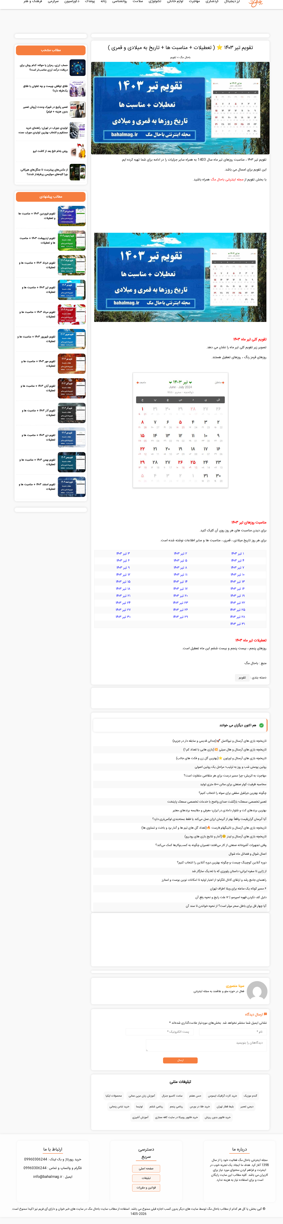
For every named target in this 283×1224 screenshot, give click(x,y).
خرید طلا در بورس (200, 1106)
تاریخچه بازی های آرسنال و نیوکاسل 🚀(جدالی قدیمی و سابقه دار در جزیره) (219, 741)
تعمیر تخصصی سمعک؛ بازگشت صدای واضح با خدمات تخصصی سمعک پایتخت (216, 801)
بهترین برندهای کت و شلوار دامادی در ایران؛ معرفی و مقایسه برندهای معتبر (219, 810)
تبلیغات (146, 1178)
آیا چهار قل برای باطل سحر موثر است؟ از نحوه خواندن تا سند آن (226, 906)
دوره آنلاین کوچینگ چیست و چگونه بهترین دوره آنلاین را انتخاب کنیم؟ (221, 862)
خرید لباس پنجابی (119, 1106)
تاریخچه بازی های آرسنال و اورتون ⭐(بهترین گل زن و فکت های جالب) (221, 758)
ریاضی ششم (156, 1106)
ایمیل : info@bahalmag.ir (52, 1177)
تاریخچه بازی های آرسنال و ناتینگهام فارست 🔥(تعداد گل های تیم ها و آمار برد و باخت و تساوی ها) (204, 827)
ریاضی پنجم (176, 1106)
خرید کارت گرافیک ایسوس (222, 1096)
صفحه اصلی (146, 1168)
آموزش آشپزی (140, 1117)
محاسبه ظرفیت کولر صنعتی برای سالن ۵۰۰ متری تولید (233, 784)
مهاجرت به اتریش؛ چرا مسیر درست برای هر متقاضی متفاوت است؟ (225, 775)
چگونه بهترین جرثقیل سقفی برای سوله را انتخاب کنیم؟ (232, 793)
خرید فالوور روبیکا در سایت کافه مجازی (176, 1117)
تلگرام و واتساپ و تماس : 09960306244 (53, 1168)
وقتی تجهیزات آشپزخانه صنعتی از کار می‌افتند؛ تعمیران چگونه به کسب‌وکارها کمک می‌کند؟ (210, 845)
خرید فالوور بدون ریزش (218, 1117)
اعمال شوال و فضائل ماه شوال (247, 854)
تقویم (173, 57)
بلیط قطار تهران (225, 1106)
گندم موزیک (250, 1096)
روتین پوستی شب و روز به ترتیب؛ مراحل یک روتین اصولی (230, 767)
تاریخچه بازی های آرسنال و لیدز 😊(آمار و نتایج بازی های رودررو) (225, 836)
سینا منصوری (235, 986)
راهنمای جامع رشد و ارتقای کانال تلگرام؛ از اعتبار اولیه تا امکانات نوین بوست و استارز (214, 880)
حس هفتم (195, 1096)
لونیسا (139, 1106)
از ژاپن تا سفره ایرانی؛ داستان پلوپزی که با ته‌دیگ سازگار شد (229, 871)
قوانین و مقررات (146, 1187)
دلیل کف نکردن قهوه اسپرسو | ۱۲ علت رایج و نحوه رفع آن (230, 897)
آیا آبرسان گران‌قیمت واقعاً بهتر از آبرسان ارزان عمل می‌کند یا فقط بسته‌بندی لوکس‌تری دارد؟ (209, 819)
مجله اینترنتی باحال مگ (227, 179)
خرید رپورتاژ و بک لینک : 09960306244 (52, 1159)
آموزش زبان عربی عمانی (142, 1096)
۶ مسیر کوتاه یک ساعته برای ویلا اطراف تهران (238, 888)
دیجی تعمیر (247, 1106)
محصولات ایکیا (114, 1096)
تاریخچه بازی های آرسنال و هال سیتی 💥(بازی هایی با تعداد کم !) (224, 749)
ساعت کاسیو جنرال (172, 1096)
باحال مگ (184, 57)
